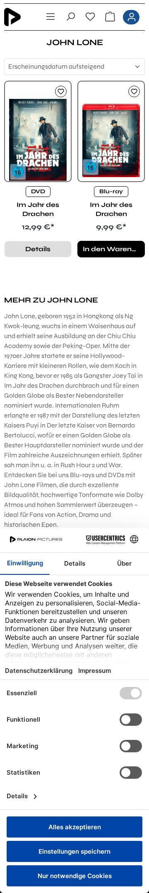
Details (37, 249)
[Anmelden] (131, 17)
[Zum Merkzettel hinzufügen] (61, 91)
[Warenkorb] (110, 17)
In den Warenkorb (114, 249)
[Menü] (50, 17)
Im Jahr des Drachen (38, 209)
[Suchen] (70, 17)
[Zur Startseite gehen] (18, 17)
